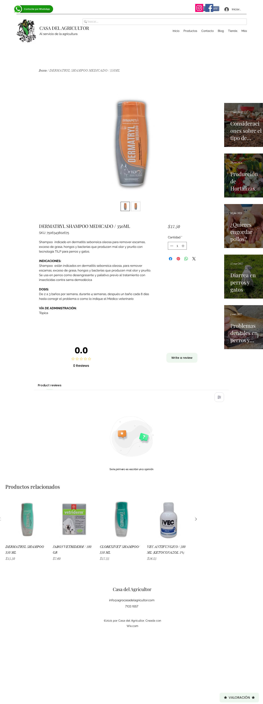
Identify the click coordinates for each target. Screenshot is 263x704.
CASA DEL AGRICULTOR (64, 28)
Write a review (182, 358)
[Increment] (183, 246)
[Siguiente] (196, 519)
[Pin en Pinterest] (178, 258)
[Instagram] (199, 8)
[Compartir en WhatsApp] (186, 258)
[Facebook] (209, 8)
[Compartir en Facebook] (170, 258)
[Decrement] (171, 246)
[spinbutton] (177, 246)
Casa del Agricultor (132, 589)
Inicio (43, 70)
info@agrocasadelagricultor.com (132, 600)
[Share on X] (193, 258)
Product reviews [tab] (49, 385)
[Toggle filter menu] (219, 397)
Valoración (239, 697)
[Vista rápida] (27, 519)
